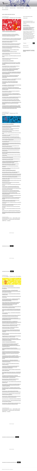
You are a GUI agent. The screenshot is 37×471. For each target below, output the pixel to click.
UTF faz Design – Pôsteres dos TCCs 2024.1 (11, 17)
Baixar (12, 271)
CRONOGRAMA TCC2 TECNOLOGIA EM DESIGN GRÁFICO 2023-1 (9, 462)
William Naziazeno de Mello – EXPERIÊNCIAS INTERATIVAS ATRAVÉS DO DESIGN (11, 210)
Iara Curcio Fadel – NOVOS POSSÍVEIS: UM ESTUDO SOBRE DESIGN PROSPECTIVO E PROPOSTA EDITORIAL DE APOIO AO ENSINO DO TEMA (11, 310)
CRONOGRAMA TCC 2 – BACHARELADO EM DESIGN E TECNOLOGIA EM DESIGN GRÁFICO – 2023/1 (11, 410)
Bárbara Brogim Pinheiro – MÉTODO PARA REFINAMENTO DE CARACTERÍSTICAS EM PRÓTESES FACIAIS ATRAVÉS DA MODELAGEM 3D (10, 76)
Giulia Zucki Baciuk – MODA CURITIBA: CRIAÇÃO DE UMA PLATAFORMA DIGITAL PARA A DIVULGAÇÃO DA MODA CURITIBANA (10, 82)
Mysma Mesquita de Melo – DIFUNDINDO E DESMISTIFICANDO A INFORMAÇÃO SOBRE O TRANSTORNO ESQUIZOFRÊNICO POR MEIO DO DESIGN (11, 388)
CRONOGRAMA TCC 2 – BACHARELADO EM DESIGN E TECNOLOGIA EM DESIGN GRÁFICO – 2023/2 (11, 219)
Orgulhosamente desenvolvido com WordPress (7, 469)
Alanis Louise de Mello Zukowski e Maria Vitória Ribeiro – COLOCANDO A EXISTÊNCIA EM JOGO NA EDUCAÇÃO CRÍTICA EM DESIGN (11, 349)
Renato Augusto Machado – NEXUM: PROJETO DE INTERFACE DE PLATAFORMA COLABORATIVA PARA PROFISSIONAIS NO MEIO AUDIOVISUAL (11, 331)
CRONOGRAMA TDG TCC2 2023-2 (6, 271)
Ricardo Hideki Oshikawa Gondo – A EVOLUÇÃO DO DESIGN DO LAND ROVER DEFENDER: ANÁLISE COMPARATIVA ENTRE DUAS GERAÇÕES (11, 103)
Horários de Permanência (5, 9)
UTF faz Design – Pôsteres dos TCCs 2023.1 (11, 276)
